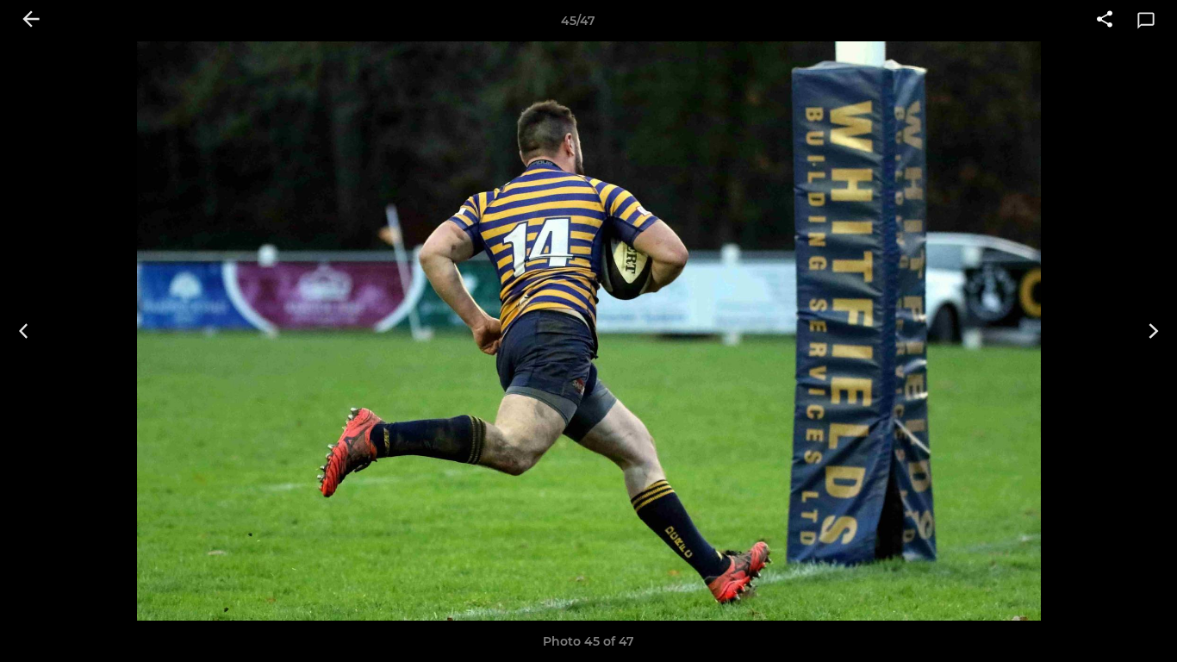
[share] (1104, 21)
